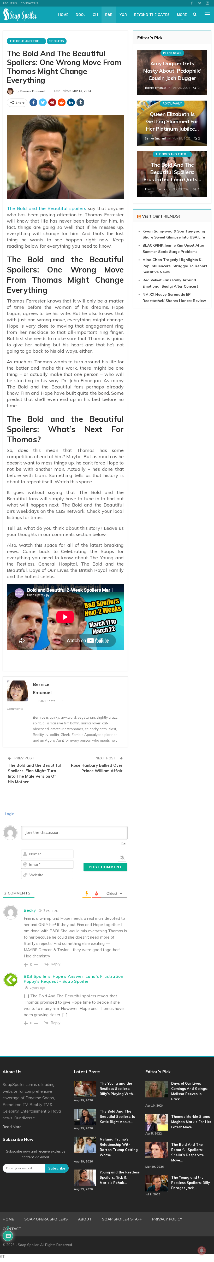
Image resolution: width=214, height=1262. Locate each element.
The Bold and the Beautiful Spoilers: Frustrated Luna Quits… (172, 172)
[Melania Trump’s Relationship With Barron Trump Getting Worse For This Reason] (85, 1145)
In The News (172, 53)
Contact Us (29, 3)
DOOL (80, 15)
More (182, 15)
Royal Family (172, 103)
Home (63, 15)
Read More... (13, 1126)
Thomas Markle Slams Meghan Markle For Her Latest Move (191, 1121)
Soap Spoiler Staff (122, 1219)
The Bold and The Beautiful (27, 41)
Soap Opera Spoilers (46, 1219)
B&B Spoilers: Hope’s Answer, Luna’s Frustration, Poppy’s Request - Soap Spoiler (74, 979)
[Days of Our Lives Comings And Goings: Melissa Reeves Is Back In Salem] (156, 1089)
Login (9, 813)
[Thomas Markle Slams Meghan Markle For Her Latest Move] (156, 1122)
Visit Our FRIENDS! (161, 216)
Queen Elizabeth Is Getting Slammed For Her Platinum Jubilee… (172, 121)
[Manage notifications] (202, 1250)
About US (10, 3)
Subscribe (56, 1168)
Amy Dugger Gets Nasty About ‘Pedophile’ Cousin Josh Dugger (172, 70)
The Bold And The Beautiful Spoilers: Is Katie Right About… (117, 1116)
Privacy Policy (167, 1219)
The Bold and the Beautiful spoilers (46, 208)
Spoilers (56, 41)
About (85, 1219)
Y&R (123, 15)
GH (95, 15)
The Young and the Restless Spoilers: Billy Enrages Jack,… (190, 1182)
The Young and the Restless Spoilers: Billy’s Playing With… (117, 1088)
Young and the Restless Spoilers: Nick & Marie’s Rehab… (120, 1177)
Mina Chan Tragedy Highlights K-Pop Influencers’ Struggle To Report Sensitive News (174, 266)
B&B (108, 15)
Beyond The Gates (152, 15)
